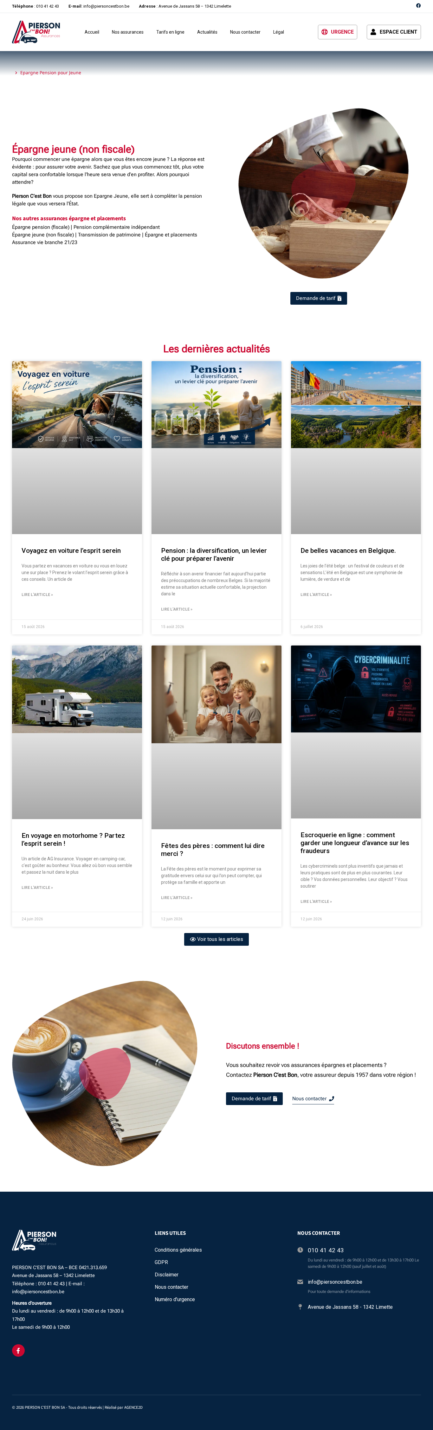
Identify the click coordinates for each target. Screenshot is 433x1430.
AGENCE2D (133, 1407)
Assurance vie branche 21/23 (44, 242)
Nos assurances (128, 32)
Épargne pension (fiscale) (40, 227)
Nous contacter (245, 32)
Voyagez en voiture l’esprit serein (71, 550)
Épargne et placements (171, 235)
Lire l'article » (37, 595)
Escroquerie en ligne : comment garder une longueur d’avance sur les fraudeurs (355, 843)
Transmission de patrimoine (109, 235)
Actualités (207, 32)
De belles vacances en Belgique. (348, 550)
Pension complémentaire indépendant (117, 227)
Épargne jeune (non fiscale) (43, 235)
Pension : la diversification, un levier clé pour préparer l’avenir (214, 554)
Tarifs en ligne (170, 32)
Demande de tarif (251, 1099)
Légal (278, 32)
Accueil (92, 32)
